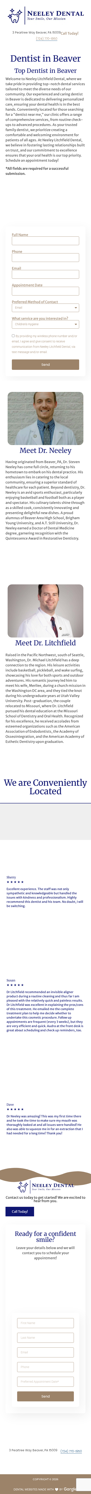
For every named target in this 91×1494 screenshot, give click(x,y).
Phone (17, 251)
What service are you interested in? (40, 318)
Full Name (20, 234)
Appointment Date (27, 285)
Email (16, 268)
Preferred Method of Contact (35, 302)
